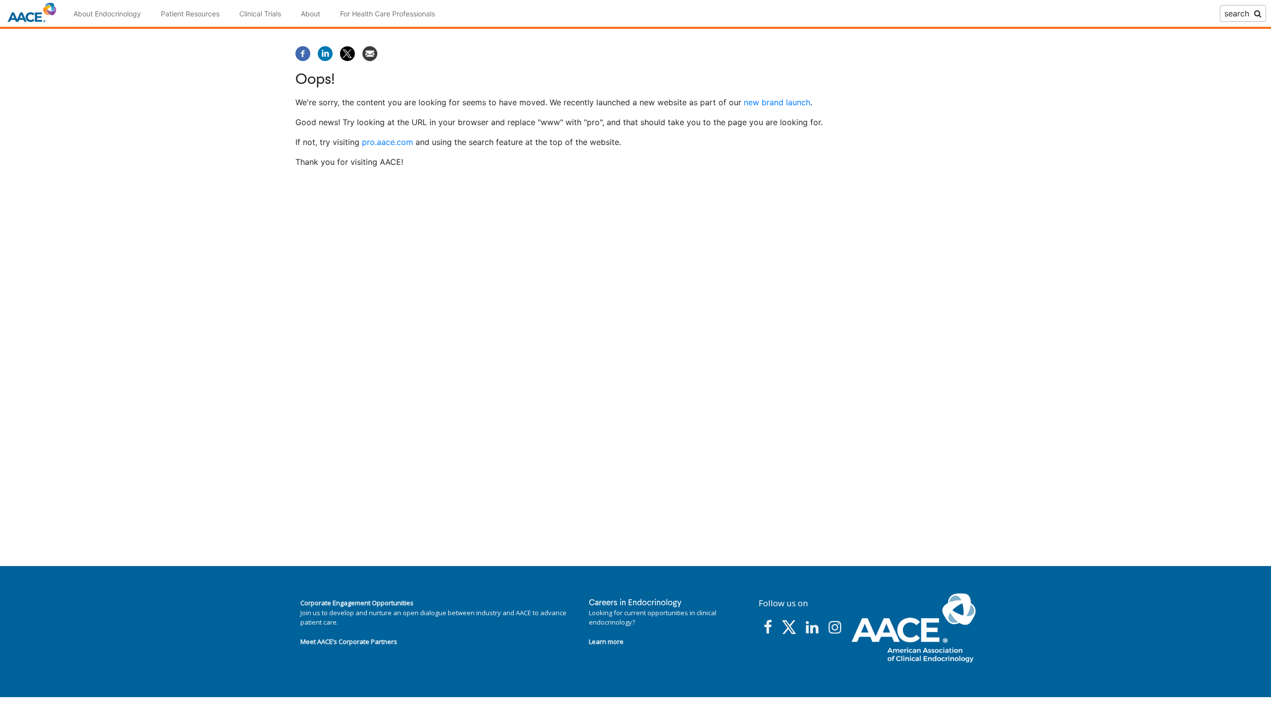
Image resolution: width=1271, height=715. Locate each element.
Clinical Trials (260, 13)
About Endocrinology (107, 13)
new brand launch (777, 102)
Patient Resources (190, 13)
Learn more (606, 641)
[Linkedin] (325, 53)
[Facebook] (302, 53)
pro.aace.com (387, 142)
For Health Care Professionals (387, 13)
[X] (347, 53)
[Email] (369, 53)
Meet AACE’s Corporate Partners (348, 641)
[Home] (31, 13)
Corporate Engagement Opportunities (357, 602)
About (310, 13)
